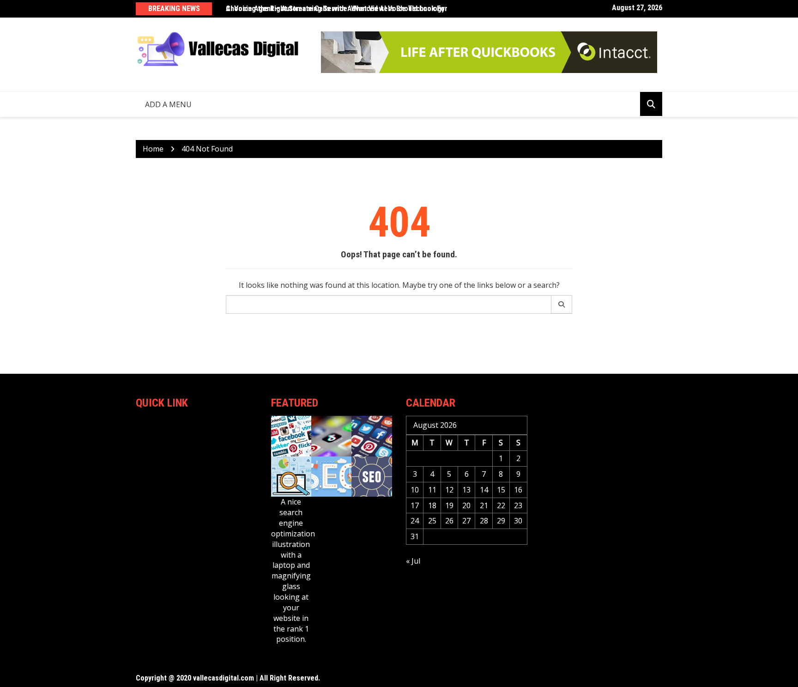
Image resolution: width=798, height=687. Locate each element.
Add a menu (168, 104)
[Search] (561, 304)
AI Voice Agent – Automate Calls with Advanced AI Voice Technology (335, 8)
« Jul (413, 561)
